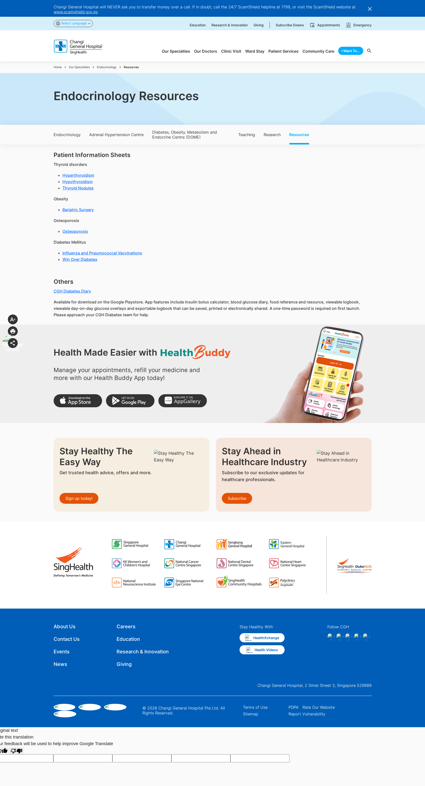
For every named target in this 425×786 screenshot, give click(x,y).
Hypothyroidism (77, 181)
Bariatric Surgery (78, 209)
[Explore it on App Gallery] (182, 400)
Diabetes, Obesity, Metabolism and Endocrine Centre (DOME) (184, 135)
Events (62, 652)
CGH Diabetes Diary (72, 291)
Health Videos (266, 650)
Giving (124, 664)
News (60, 664)
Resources (299, 134)
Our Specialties (79, 67)
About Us (65, 626)
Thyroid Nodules (78, 188)
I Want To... (351, 51)
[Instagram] (339, 636)
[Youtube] (366, 636)
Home (58, 67)
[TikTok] (357, 636)
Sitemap (250, 713)
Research (272, 134)
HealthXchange (266, 638)
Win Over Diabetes (79, 259)
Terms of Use (255, 707)
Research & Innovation (143, 652)
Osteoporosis (75, 231)
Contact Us (67, 639)
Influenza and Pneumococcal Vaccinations (102, 253)
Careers (126, 626)
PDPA (293, 707)
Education (128, 639)
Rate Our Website (319, 707)
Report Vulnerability (306, 713)
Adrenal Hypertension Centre (116, 134)
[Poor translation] (16, 750)
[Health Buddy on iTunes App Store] (78, 400)
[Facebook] (330, 636)
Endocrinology (107, 67)
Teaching (246, 134)
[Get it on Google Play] (130, 400)
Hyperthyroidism (78, 175)
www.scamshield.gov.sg (76, 11)
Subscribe (237, 498)
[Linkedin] (348, 636)
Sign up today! (78, 498)
